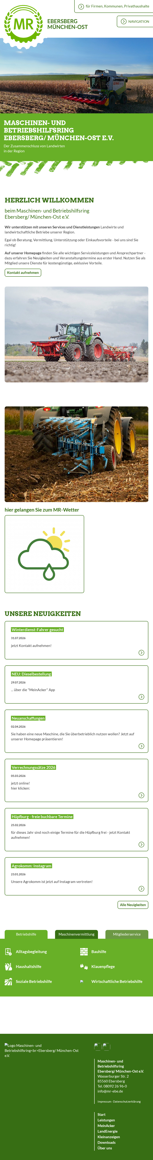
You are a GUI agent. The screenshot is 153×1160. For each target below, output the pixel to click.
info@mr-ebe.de (110, 1091)
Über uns (105, 1148)
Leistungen (106, 1120)
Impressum (104, 1101)
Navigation (138, 21)
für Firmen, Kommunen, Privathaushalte (117, 6)
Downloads (106, 1142)
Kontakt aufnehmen (23, 273)
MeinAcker (106, 1126)
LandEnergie (108, 1131)
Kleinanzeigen (109, 1137)
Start (101, 1114)
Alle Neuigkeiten (133, 905)
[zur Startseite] (42, 1050)
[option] (76, 76)
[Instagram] (106, 1047)
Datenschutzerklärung (127, 1101)
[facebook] (98, 1047)
